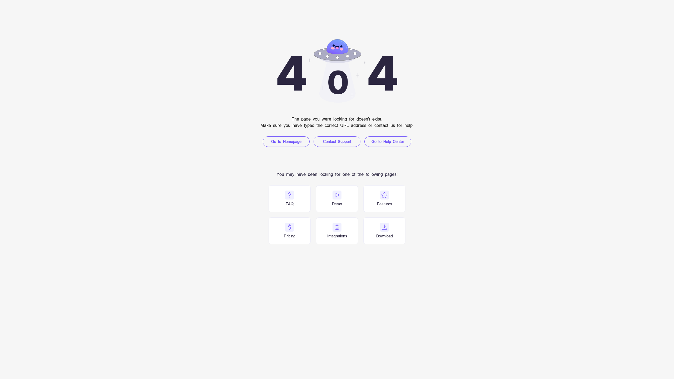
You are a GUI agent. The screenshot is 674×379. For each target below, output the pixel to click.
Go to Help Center (387, 141)
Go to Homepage (286, 141)
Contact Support (337, 141)
